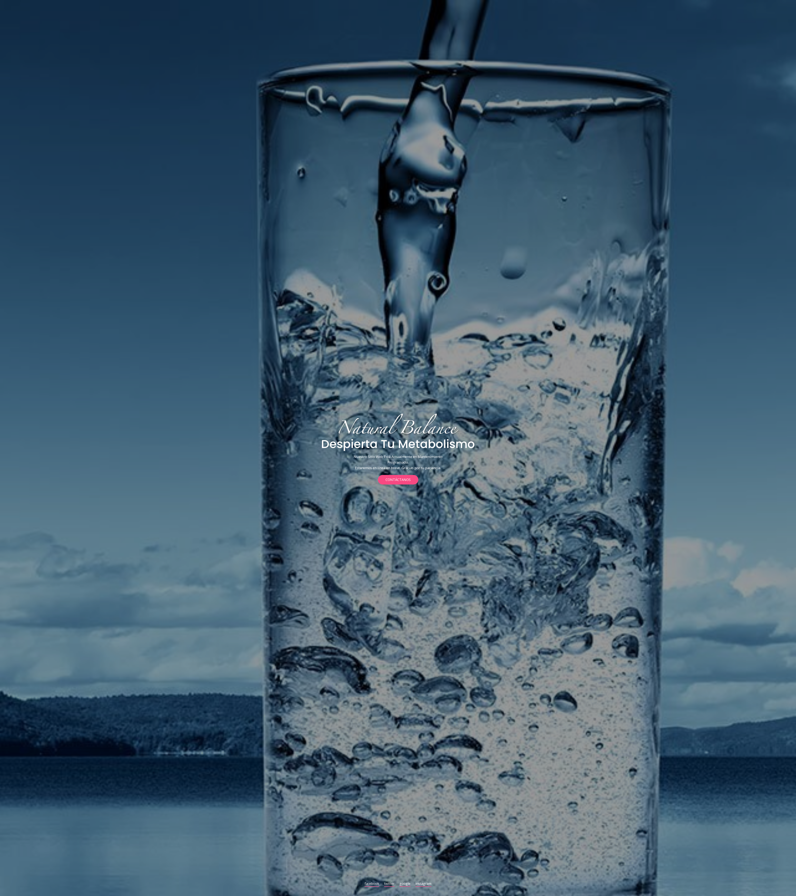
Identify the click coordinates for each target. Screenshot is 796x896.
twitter (389, 884)
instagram (423, 884)
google (404, 884)
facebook (372, 884)
